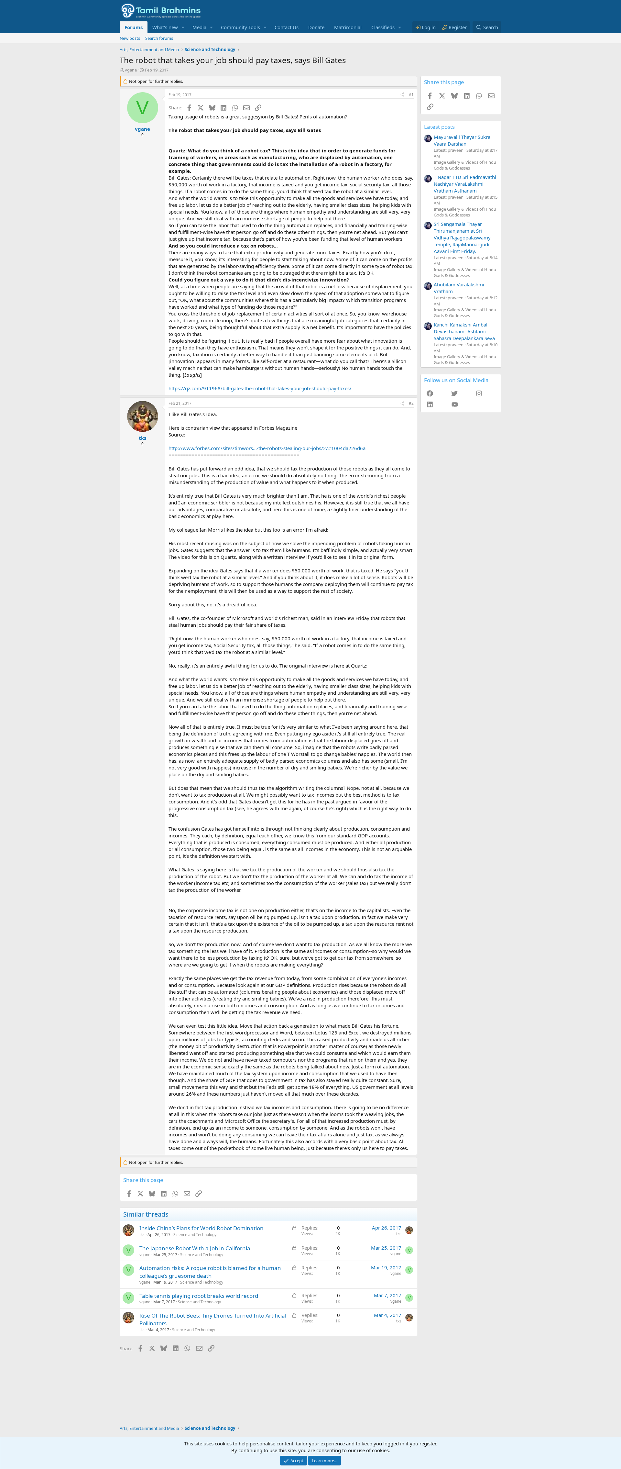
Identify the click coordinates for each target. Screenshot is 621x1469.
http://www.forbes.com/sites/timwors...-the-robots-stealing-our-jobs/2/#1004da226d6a (267, 448)
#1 (411, 94)
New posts (130, 38)
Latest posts (439, 126)
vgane (131, 70)
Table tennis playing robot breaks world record (198, 1295)
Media (199, 27)
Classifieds (383, 27)
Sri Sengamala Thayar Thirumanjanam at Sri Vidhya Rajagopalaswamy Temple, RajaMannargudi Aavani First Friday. (462, 237)
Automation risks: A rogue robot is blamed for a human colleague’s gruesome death (210, 1271)
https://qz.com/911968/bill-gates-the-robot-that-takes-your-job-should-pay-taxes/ (260, 388)
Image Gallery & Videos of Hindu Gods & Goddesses (465, 165)
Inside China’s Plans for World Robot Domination (201, 1228)
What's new (165, 27)
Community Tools (240, 27)
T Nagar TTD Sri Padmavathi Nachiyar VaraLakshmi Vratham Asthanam (465, 184)
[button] (183, 27)
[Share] (402, 95)
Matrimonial (348, 27)
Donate (316, 27)
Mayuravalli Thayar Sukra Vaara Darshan (462, 140)
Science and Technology (194, 1234)
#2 (411, 403)
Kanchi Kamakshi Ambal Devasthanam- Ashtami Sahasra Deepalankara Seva (464, 331)
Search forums (159, 38)
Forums (134, 27)
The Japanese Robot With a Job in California (194, 1248)
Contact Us (287, 27)
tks (142, 1234)
